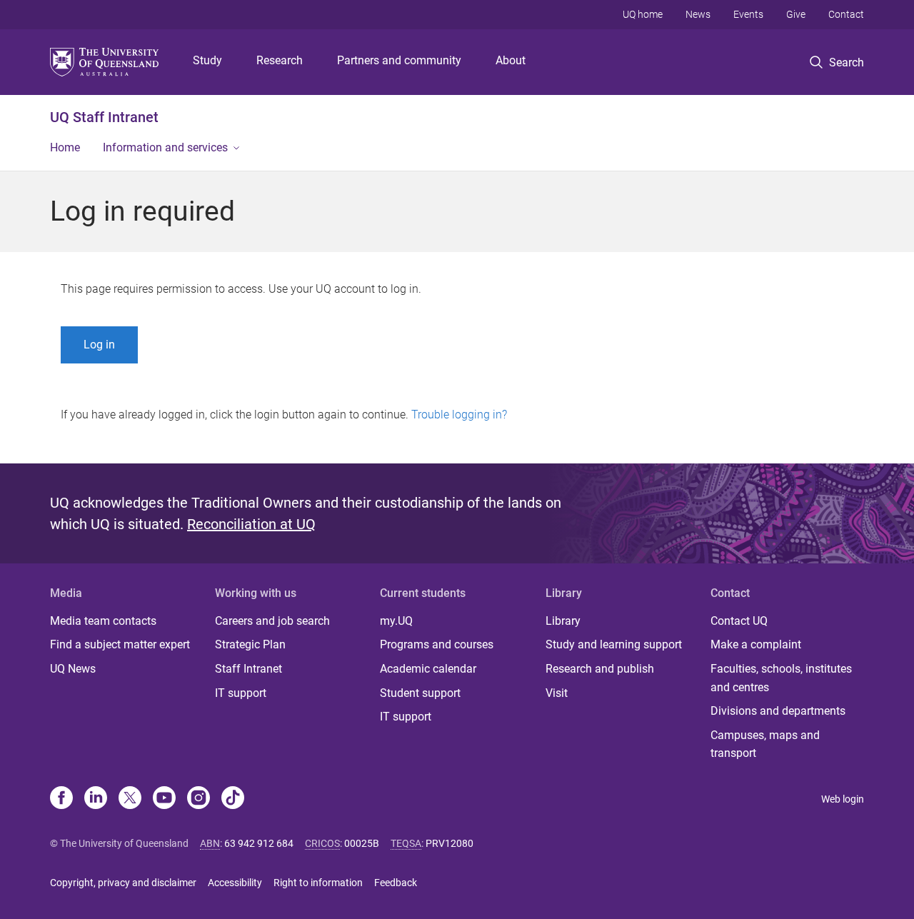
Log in (99, 344)
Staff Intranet (248, 669)
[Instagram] (198, 799)
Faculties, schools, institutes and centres (781, 678)
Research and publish (600, 669)
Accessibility (235, 882)
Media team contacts (103, 621)
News (698, 14)
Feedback (395, 882)
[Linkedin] (95, 799)
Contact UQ (739, 621)
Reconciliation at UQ (251, 524)
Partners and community (399, 60)
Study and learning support (614, 644)
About (511, 60)
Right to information (318, 882)
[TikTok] (232, 799)
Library (563, 621)
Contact (846, 14)
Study (207, 60)
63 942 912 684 (258, 843)
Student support (420, 693)
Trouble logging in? (459, 414)
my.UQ (396, 621)
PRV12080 (449, 843)
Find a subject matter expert (120, 644)
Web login (842, 799)
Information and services (165, 147)
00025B (361, 843)
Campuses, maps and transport (765, 744)
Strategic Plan (250, 644)
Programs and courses (436, 644)
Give (795, 14)
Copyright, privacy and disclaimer (123, 882)
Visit (557, 693)
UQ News (73, 669)
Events (748, 14)
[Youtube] (164, 799)
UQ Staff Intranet (104, 117)
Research (279, 60)
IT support (240, 693)
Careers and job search (272, 621)
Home (65, 147)
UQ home (643, 14)
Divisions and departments (777, 711)
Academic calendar (428, 669)
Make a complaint (755, 644)
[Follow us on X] (130, 799)
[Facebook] (61, 799)
